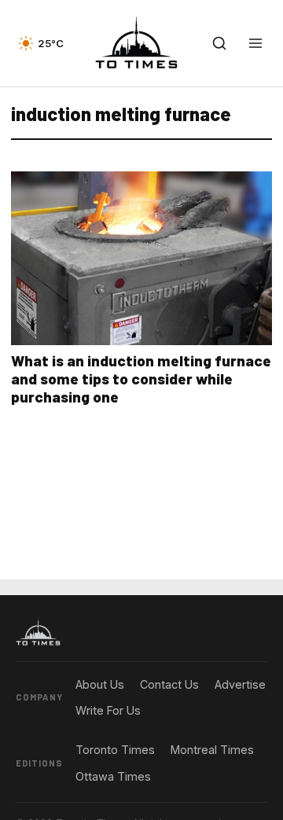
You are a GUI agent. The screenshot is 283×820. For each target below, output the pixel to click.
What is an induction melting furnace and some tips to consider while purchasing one (141, 378)
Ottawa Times (113, 776)
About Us (99, 684)
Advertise (240, 684)
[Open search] (219, 43)
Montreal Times (212, 749)
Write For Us (108, 710)
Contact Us (169, 684)
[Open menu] (255, 43)
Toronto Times (115, 749)
